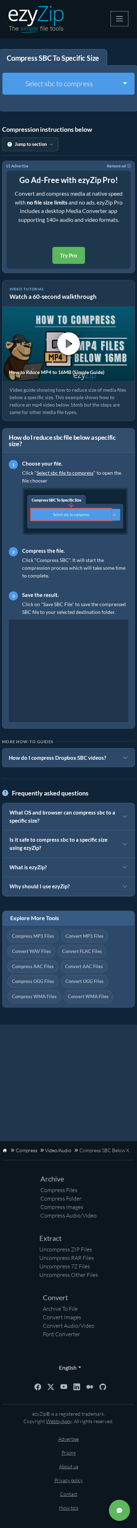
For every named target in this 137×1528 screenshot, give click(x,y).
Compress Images (61, 1206)
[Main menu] (119, 18)
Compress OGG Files (33, 981)
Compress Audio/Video (68, 1215)
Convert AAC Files (84, 966)
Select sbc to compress (59, 83)
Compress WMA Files (34, 996)
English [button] (66, 1367)
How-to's (68, 1508)
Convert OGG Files (84, 981)
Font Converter (61, 1334)
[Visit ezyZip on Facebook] (37, 1386)
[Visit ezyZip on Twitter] (50, 1386)
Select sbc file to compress (65, 473)
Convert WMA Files (88, 996)
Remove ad (116, 166)
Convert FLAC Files (82, 951)
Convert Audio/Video (68, 1325)
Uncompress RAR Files (66, 1257)
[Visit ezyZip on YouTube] (63, 1386)
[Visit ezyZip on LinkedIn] (76, 1386)
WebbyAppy (59, 1421)
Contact (68, 1494)
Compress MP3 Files (33, 936)
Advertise (19, 166)
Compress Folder (60, 1198)
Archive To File (60, 1308)
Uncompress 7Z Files (64, 1266)
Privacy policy (68, 1480)
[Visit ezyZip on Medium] (89, 1386)
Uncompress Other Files (68, 1274)
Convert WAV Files (31, 951)
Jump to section (31, 144)
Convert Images (62, 1317)
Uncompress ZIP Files (65, 1249)
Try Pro (68, 255)
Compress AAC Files (33, 966)
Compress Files (58, 1190)
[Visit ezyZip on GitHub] (102, 1386)
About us (68, 1466)
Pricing (68, 1453)
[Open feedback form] (119, 1510)
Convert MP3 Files (84, 936)
